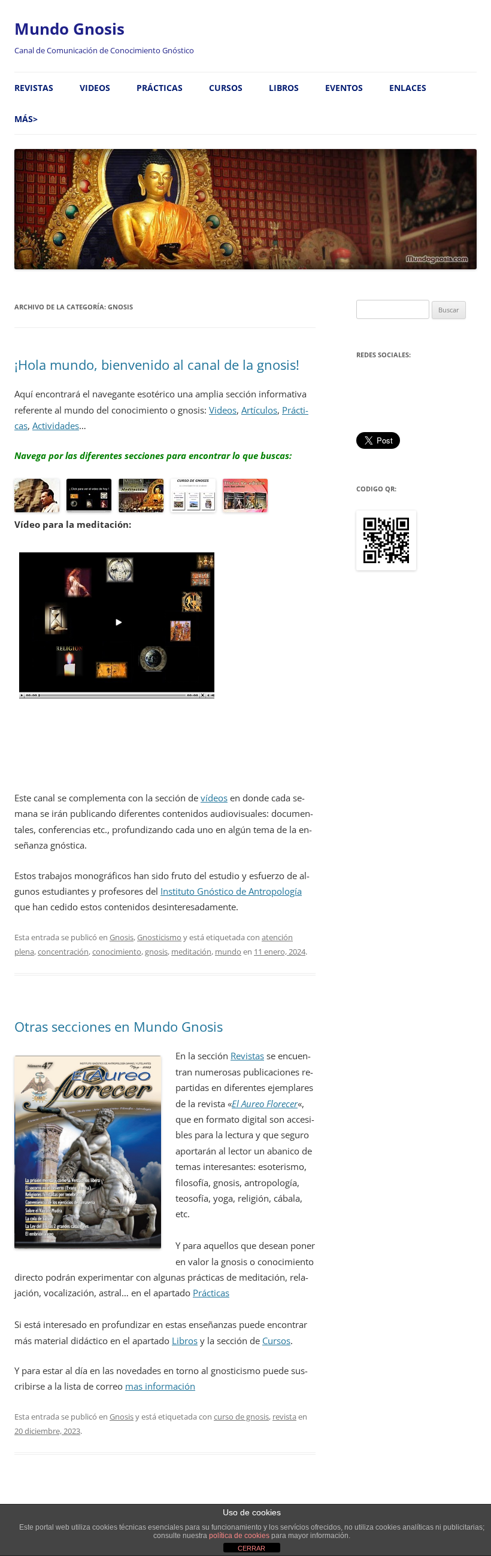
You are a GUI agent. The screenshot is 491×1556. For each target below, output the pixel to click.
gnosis (156, 951)
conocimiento (116, 951)
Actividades (55, 426)
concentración (63, 951)
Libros (284, 87)
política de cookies (239, 1535)
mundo (228, 951)
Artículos (259, 410)
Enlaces (407, 87)
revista (284, 1416)
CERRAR (251, 1548)
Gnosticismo (159, 937)
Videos (95, 87)
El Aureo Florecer (265, 1104)
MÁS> (26, 118)
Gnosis (122, 937)
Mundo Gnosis (69, 28)
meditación (191, 951)
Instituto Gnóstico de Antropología (231, 891)
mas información (160, 1386)
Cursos (226, 87)
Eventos (344, 87)
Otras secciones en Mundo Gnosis (118, 1026)
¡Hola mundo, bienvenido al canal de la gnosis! (156, 364)
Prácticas (160, 87)
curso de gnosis (241, 1416)
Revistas (33, 87)
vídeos (214, 798)
